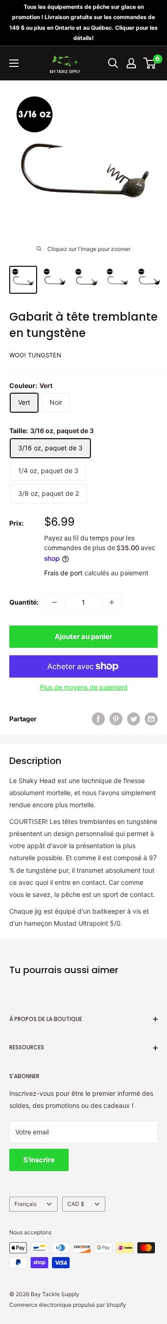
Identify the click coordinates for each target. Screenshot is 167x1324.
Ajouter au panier (83, 636)
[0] (150, 63)
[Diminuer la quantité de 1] (54, 602)
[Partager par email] (151, 718)
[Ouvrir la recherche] (113, 63)
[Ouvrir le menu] (14, 63)
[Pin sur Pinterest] (115, 718)
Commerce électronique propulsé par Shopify (67, 1304)
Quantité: (24, 602)
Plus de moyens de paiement (84, 687)
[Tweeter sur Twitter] (133, 718)
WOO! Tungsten (35, 355)
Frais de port (63, 573)
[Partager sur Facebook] (98, 718)
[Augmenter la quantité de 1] (112, 602)
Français (25, 1203)
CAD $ (75, 1203)
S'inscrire (39, 1159)
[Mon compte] (131, 63)
